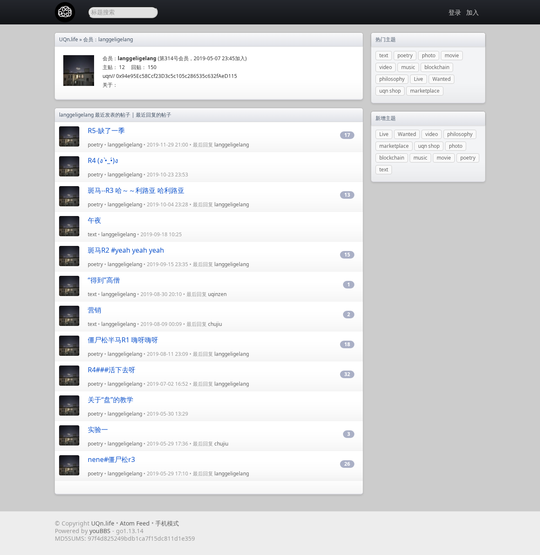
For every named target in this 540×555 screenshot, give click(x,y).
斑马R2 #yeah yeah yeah (126, 250)
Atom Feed (135, 523)
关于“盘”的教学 (110, 399)
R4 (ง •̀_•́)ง (103, 160)
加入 (472, 12)
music (408, 67)
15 (347, 254)
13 (347, 194)
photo (428, 55)
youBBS (100, 531)
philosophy (392, 79)
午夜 (94, 220)
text (92, 234)
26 (347, 463)
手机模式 (167, 523)
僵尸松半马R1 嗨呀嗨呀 (123, 339)
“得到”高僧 (104, 280)
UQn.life (68, 39)
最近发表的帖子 (112, 114)
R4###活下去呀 (111, 369)
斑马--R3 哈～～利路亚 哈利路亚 (136, 190)
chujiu (215, 324)
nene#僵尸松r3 (111, 459)
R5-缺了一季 (106, 130)
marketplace (425, 90)
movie (452, 55)
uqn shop (390, 90)
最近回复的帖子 (153, 114)
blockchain (436, 67)
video (385, 67)
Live (418, 79)
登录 (454, 12)
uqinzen (217, 294)
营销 (94, 310)
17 (347, 135)
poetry (95, 144)
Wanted (441, 79)
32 (347, 374)
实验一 (98, 429)
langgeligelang (125, 144)
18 (347, 344)
